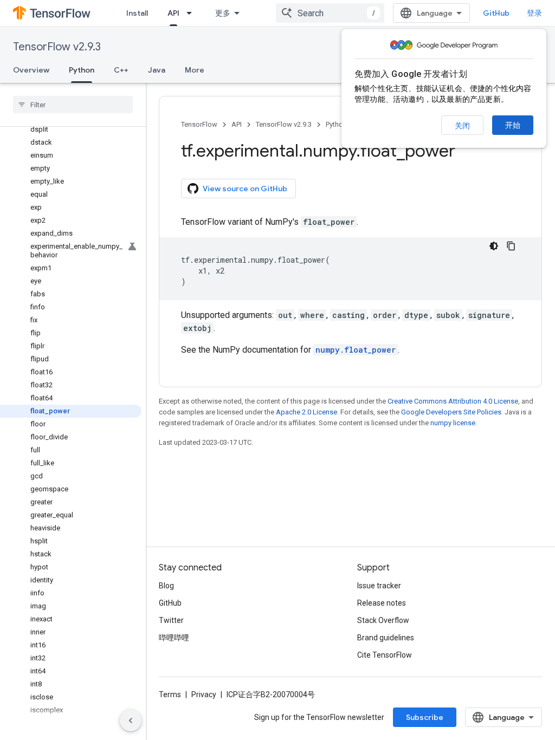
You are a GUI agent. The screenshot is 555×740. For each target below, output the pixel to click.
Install (137, 13)
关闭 (462, 126)
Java (156, 70)
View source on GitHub (245, 188)
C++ (121, 70)
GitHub (496, 13)
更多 (222, 13)
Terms (170, 694)
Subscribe (424, 717)
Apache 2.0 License (306, 412)
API (173, 13)
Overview (31, 70)
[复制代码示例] (511, 246)
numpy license (452, 423)
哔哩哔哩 (174, 637)
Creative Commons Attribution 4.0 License (453, 401)
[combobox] (330, 13)
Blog (166, 585)
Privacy (203, 694)
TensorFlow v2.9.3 (57, 47)
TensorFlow (199, 124)
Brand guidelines (385, 637)
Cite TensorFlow (384, 655)
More (194, 70)
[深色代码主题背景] (493, 246)
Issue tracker (379, 585)
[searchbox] (73, 104)
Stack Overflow (383, 620)
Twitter (171, 620)
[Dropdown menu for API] (192, 13)
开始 (512, 125)
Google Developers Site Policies (451, 412)
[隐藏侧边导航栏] (130, 720)
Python (81, 70)
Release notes (381, 603)
